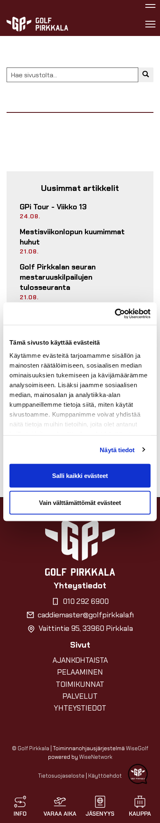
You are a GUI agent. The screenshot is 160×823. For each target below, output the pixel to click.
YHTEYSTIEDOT (80, 708)
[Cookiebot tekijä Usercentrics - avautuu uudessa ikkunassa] (115, 313)
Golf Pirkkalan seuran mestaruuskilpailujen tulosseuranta (58, 277)
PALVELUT (80, 696)
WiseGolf (137, 748)
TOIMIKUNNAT (80, 684)
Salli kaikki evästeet (80, 475)
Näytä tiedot (117, 449)
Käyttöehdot (105, 775)
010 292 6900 (86, 601)
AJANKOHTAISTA (80, 660)
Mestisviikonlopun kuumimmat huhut (72, 237)
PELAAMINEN (80, 672)
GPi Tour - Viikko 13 (53, 207)
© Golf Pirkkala (30, 748)
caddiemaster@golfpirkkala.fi (86, 615)
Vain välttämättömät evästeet (80, 502)
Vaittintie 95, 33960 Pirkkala (86, 628)
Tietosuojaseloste (61, 775)
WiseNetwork (95, 756)
